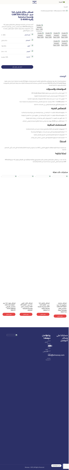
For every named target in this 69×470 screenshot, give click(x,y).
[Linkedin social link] (57, 345)
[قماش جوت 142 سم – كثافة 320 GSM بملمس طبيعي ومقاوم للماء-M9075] (9, 238)
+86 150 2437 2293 (50, 346)
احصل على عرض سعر (17, 67)
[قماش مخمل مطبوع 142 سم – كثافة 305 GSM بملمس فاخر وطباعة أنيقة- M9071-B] (60, 238)
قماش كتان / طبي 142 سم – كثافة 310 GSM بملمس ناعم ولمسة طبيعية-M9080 (26, 306)
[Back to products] (4, 7)
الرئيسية (66, 7)
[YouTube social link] (59, 345)
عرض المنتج (60, 316)
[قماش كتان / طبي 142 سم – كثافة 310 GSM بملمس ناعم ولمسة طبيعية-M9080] (26, 238)
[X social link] (63, 345)
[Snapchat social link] (59, 347)
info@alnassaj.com (56, 355)
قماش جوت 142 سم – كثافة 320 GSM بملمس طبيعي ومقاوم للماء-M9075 (9, 306)
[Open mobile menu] (67, 2)
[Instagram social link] (61, 345)
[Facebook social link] (65, 345)
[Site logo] (34, 2)
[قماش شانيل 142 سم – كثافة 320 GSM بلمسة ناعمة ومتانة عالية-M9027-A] (43, 238)
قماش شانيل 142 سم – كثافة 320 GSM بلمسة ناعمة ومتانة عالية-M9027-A (43, 306)
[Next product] (2, 7)
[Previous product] (6, 7)
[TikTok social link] (57, 347)
